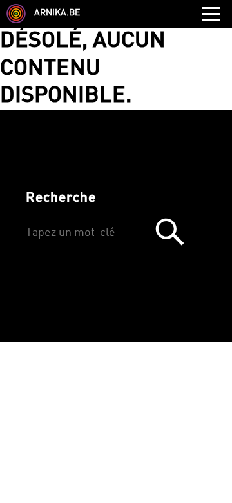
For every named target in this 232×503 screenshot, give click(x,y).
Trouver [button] (169, 232)
